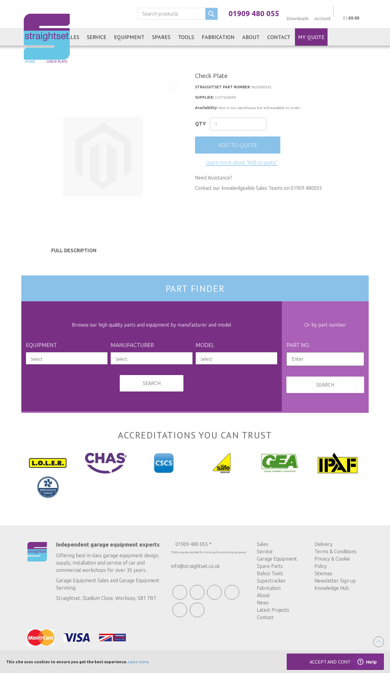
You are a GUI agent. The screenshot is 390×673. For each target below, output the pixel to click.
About (263, 595)
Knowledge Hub (331, 588)
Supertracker (271, 580)
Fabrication (269, 588)
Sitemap (323, 573)
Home (29, 61)
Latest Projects (273, 610)
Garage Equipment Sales (82, 580)
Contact (265, 617)
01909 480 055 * (193, 544)
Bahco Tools (270, 573)
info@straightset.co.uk (195, 566)
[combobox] (177, 14)
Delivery (323, 544)
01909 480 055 (254, 13)
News (263, 602)
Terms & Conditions (335, 551)
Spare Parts (270, 566)
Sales (262, 544)
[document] (195, 662)
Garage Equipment (277, 558)
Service (265, 551)
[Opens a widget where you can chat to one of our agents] (367, 662)
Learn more (138, 662)
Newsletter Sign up (335, 580)
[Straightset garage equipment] (47, 37)
